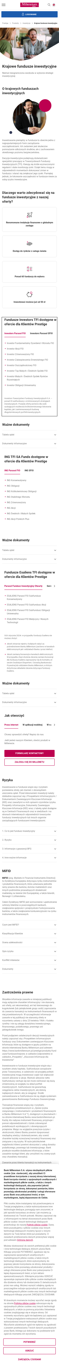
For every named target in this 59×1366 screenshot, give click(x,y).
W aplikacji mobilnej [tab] (32, 724)
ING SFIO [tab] (29, 470)
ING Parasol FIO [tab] (12, 470)
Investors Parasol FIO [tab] (15, 333)
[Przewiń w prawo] (53, 586)
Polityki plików (37, 1224)
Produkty (15, 23)
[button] (49, 4)
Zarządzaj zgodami (37, 1360)
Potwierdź (29, 1342)
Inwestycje (26, 23)
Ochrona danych (25, 1240)
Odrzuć (29, 1350)
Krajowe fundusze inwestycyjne (45, 23)
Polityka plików (25, 1303)
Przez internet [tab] (11, 724)
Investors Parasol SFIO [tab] (41, 333)
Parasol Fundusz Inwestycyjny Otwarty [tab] (23, 586)
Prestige (5, 23)
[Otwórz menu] (3, 5)
